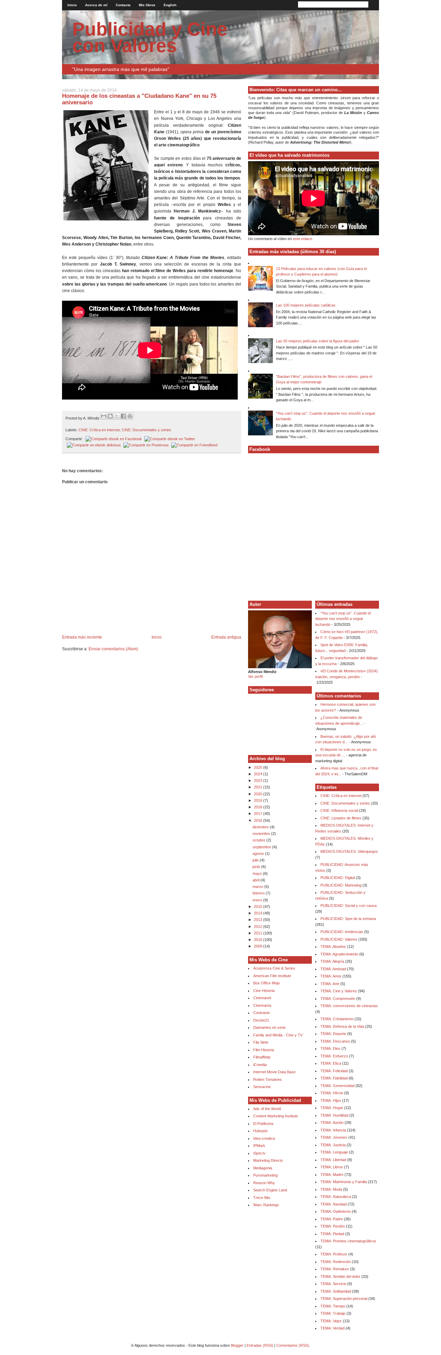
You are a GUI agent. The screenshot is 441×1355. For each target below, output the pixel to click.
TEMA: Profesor (333, 1254)
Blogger (237, 1345)
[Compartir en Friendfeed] (193, 445)
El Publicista (263, 1123)
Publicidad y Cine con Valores (149, 37)
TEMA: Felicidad (334, 1071)
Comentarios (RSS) (292, 1345)
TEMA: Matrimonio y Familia (343, 1182)
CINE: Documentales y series (146, 430)
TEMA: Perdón (332, 1226)
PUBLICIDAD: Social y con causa (348, 905)
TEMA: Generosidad (337, 1086)
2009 (258, 946)
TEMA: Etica (330, 1063)
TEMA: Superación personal (343, 1298)
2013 (258, 920)
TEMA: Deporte (333, 1034)
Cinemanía (262, 1005)
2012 (258, 926)
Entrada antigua (226, 637)
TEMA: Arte (329, 984)
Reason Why (264, 1183)
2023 (258, 780)
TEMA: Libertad (333, 1160)
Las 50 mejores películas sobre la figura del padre (317, 341)
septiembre (262, 847)
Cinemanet (262, 998)
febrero (259, 893)
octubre (259, 840)
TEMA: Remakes (334, 1269)
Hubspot (260, 1131)
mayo (258, 873)
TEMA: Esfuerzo (334, 1056)
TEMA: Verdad (332, 1328)
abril (256, 880)
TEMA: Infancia (333, 1130)
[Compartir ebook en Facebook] (113, 439)
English (170, 5)
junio (257, 867)
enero (258, 900)
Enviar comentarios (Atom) (113, 649)
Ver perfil (255, 676)
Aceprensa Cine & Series (274, 968)
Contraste (261, 1013)
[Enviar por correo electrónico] (103, 416)
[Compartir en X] (116, 416)
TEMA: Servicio (333, 1284)
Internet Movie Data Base (274, 1072)
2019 (258, 800)
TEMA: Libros (331, 1167)
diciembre (261, 827)
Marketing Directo (268, 1160)
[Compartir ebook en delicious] (93, 445)
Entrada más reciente (82, 637)
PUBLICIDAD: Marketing (340, 885)
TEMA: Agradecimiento (339, 954)
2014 (258, 913)
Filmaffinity (262, 1057)
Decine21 (261, 1020)
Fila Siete (260, 1042)
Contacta (123, 5)
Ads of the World (267, 1109)
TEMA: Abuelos (333, 946)
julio (256, 860)
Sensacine (262, 1087)
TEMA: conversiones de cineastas (349, 1006)
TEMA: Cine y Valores (338, 991)
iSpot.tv (259, 1153)
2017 (258, 813)
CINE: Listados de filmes (340, 818)
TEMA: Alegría (332, 961)
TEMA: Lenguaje (334, 1152)
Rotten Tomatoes (267, 1079)
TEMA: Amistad (333, 969)
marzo (258, 887)
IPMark (259, 1146)
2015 (258, 906)
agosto (259, 853)
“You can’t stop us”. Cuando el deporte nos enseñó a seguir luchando (343, 619)
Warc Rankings (266, 1205)
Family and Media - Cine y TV (277, 1035)
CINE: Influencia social (339, 810)
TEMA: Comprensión (337, 998)
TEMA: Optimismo (335, 1211)
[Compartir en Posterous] (145, 445)
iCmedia (260, 1065)
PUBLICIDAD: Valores (338, 939)
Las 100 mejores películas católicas (306, 305)
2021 (258, 787)
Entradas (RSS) (260, 1345)
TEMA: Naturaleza (335, 1196)
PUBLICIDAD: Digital (337, 878)
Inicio (72, 5)
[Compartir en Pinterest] (129, 416)
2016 (258, 820)
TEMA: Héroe (331, 1093)
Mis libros (147, 5)
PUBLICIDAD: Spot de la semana (348, 919)
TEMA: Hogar (331, 1108)
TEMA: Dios (330, 1048)
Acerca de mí (96, 5)
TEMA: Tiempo (332, 1306)
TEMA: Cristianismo (336, 1019)
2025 (258, 767)
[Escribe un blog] (110, 416)
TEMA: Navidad (333, 1204)
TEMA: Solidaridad (335, 1291)
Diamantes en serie (269, 1027)
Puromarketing (265, 1175)
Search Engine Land (270, 1190)
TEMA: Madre (331, 1174)
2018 (258, 807)
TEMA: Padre (331, 1219)
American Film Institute (272, 976)
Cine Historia (264, 991)
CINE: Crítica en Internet (99, 430)
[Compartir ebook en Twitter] (169, 439)
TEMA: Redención (335, 1262)
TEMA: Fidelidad (334, 1078)
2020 (258, 794)
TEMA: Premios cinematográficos (348, 1241)
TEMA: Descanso (335, 1041)
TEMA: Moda (331, 1189)
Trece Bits (261, 1198)
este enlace (302, 239)
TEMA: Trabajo (333, 1313)
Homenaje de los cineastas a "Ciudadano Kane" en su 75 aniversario (139, 99)
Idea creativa (264, 1138)
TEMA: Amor (330, 976)
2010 (258, 940)
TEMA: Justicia (333, 1145)
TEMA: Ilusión (331, 1122)
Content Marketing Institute (275, 1116)
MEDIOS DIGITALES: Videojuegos (349, 851)
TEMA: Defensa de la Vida (342, 1026)
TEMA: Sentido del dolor (340, 1276)
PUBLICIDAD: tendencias (341, 932)
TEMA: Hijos (330, 1100)
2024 (258, 774)
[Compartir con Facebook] (123, 416)
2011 (258, 933)
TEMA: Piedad (332, 1234)
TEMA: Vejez (331, 1321)
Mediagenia (262, 1168)
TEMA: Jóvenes (333, 1137)
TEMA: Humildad (334, 1115)
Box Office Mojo (266, 983)
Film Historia (263, 1050)
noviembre (262, 833)
